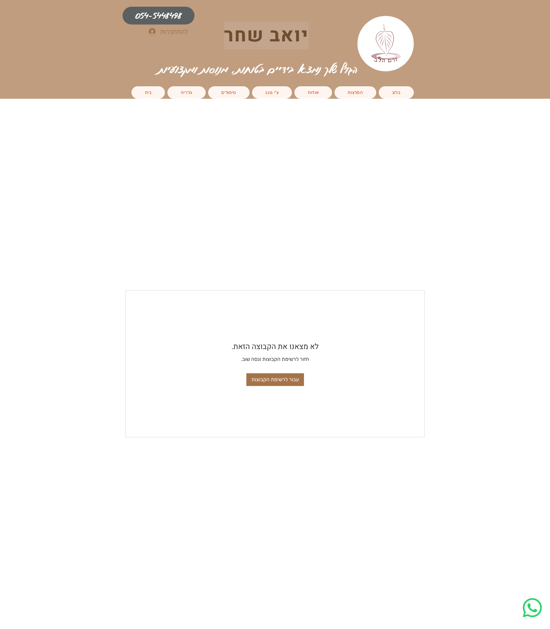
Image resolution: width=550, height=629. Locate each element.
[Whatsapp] (532, 608)
